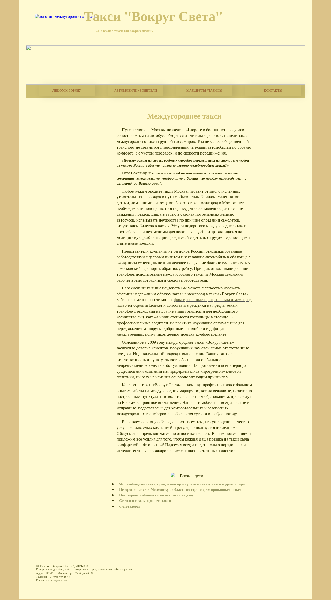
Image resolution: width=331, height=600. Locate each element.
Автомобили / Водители (135, 90)
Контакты (273, 90)
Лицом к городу (66, 90)
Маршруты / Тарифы (204, 90)
